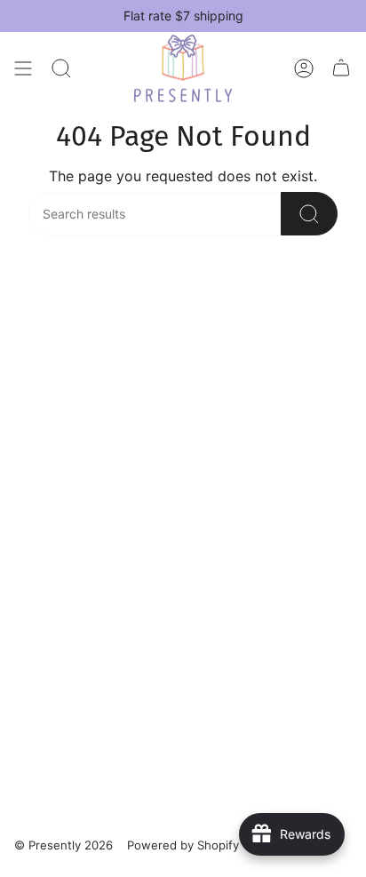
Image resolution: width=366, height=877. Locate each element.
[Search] (61, 68)
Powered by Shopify (183, 845)
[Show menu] (23, 68)
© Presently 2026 (63, 845)
